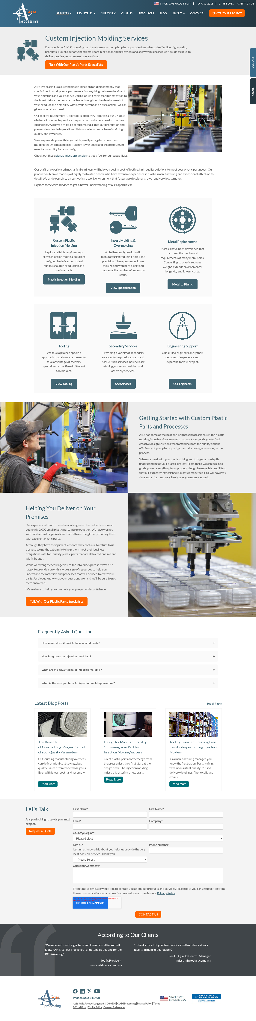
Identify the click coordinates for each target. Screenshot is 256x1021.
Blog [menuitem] (163, 13)
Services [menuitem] (62, 13)
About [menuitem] (177, 13)
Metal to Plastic (182, 284)
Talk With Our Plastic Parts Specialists (76, 65)
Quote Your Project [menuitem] (227, 13)
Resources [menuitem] (146, 13)
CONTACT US (245, 3)
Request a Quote (40, 831)
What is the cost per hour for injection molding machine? (78, 683)
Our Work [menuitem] (108, 13)
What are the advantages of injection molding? (72, 669)
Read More (47, 784)
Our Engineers (182, 383)
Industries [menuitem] (85, 13)
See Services (123, 383)
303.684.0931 (225, 3)
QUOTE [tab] (253, 91)
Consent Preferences (114, 1007)
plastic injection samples (71, 155)
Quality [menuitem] (127, 13)
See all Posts (214, 703)
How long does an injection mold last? (66, 656)
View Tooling (63, 383)
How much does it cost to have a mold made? (71, 643)
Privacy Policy (144, 1003)
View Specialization (123, 287)
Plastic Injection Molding (64, 279)
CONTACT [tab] (252, 62)
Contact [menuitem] (197, 13)
